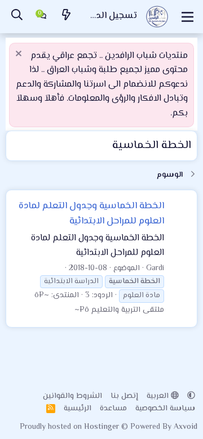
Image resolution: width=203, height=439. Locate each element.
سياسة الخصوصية (165, 408)
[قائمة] (187, 17)
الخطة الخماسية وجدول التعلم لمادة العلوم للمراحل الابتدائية (91, 214)
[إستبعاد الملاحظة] (20, 55)
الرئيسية (77, 408)
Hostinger (102, 427)
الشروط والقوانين (72, 396)
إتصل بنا (124, 396)
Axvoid (185, 427)
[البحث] (17, 16)
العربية (159, 396)
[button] (191, 396)
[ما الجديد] (67, 16)
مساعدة (113, 408)
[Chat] (42, 17)
